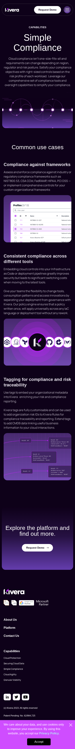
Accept (38, 741)
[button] (67, 9)
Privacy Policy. (49, 733)
